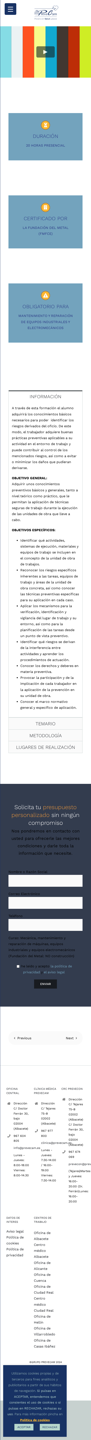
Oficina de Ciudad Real (44, 1289)
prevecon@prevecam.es (77, 1164)
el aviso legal (54, 972)
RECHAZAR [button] (49, 1427)
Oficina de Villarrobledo (44, 1331)
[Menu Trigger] (10, 9)
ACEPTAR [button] (23, 1427)
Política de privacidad (15, 1252)
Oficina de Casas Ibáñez (44, 1343)
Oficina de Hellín (42, 1319)
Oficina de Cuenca (42, 1278)
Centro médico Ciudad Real (44, 1304)
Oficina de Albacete (42, 1236)
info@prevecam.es (22, 1148)
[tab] (45, 396)
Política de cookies (15, 1240)
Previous (24, 1038)
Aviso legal (15, 1231)
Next (70, 1038)
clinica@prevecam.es (49, 1142)
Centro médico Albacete (41, 1251)
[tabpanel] (45, 559)
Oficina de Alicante (42, 1266)
